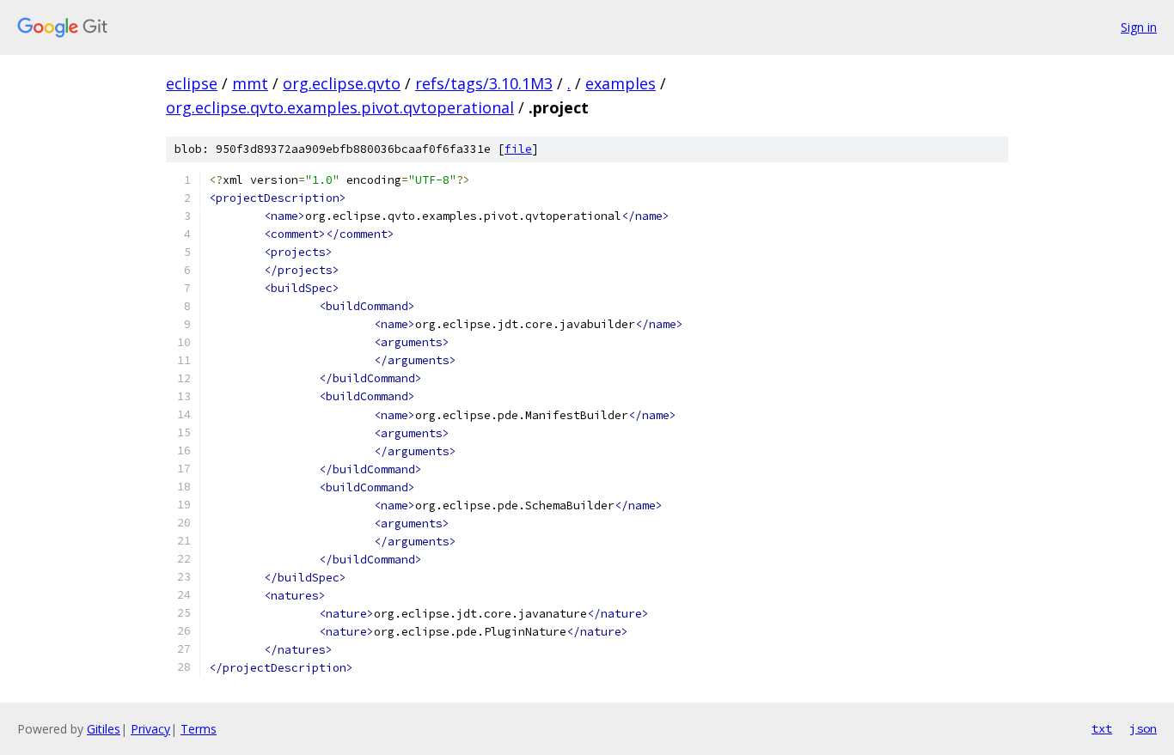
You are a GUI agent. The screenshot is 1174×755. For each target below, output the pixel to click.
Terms (198, 729)
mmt (250, 83)
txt (1101, 728)
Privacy (150, 729)
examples (620, 83)
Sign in (1139, 27)
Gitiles (103, 729)
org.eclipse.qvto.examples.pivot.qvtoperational (340, 107)
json (1143, 728)
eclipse (191, 83)
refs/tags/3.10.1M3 (484, 83)
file (518, 149)
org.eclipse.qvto (342, 83)
